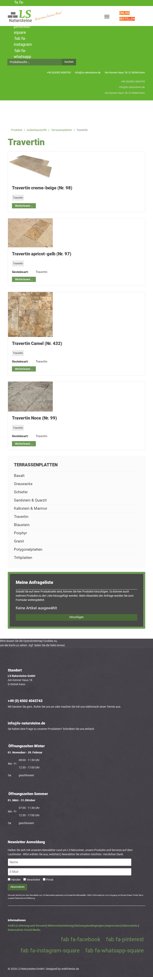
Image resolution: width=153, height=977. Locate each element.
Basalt (19, 475)
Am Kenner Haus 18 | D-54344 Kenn (125, 72)
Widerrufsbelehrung (60, 925)
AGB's (11, 925)
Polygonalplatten (28, 549)
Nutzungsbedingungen (89, 925)
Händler (16, 879)
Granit (19, 541)
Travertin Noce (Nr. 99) (34, 418)
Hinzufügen (76, 617)
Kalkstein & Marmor (30, 508)
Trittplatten (23, 557)
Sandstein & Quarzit (30, 500)
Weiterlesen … (24, 205)
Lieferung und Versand (31, 925)
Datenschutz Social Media (24, 929)
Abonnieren (17, 887)
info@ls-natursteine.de (88, 72)
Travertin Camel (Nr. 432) (37, 343)
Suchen (69, 62)
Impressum (113, 925)
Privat (49, 879)
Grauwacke (23, 484)
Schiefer (21, 492)
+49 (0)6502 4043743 (59, 72)
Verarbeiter (33, 879)
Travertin (18, 197)
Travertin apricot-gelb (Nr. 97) (41, 253)
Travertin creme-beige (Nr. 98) (42, 187)
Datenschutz (130, 925)
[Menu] (106, 17)
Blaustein (21, 524)
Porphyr (20, 533)
